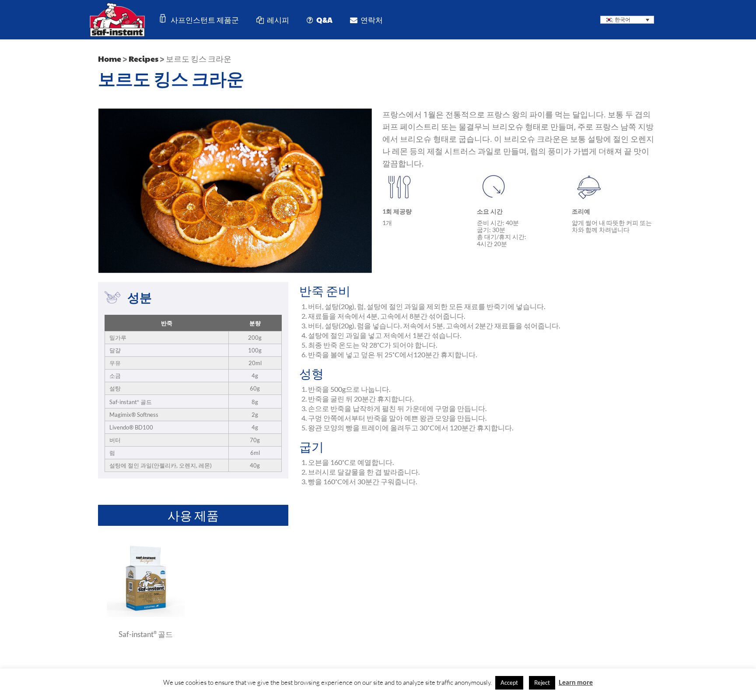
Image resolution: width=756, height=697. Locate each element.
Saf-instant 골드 (146, 634)
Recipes (143, 58)
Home (109, 58)
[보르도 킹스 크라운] (146, 614)
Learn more (576, 682)
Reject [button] (542, 682)
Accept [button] (509, 682)
